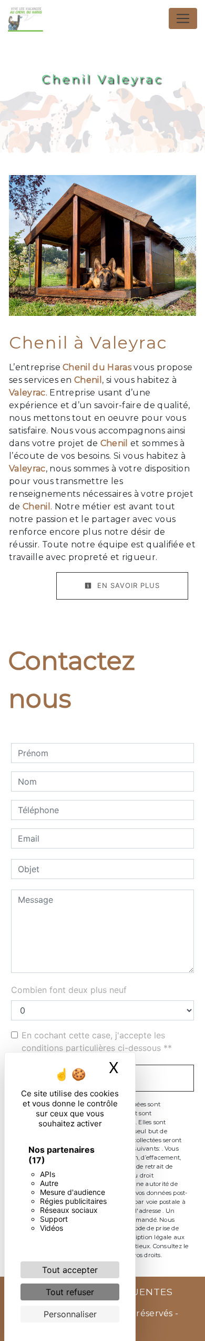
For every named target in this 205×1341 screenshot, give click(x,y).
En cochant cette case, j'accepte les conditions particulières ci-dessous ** (97, 1041)
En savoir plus (127, 585)
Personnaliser (70, 1314)
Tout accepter (70, 1270)
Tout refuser (70, 1292)
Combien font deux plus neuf (69, 990)
